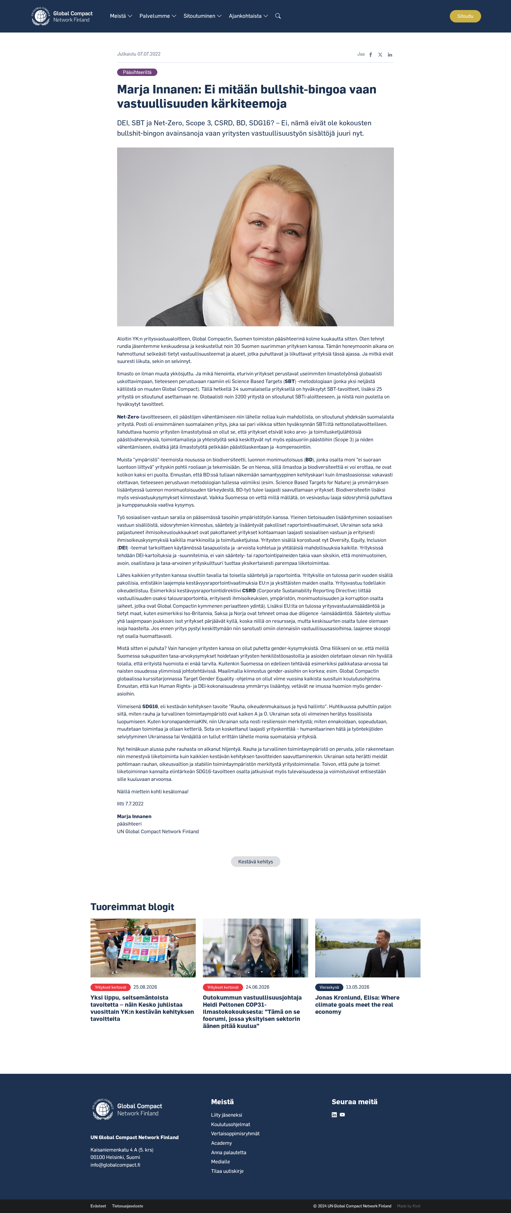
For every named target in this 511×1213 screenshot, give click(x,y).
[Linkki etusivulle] (65, 16)
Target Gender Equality (208, 679)
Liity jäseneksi (226, 1115)
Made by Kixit (409, 1206)
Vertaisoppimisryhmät (235, 1133)
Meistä (118, 16)
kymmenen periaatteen (223, 606)
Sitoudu (465, 16)
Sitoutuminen (200, 16)
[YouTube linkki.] (342, 1115)
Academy (221, 1143)
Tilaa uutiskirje (227, 1171)
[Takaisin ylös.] (496, 1198)
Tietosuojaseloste (127, 1206)
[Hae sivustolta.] (278, 16)
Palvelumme (155, 16)
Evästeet (98, 1206)
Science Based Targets (257, 381)
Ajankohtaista (246, 16)
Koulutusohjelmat (230, 1124)
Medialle (220, 1162)
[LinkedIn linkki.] (334, 1115)
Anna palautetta (228, 1152)
